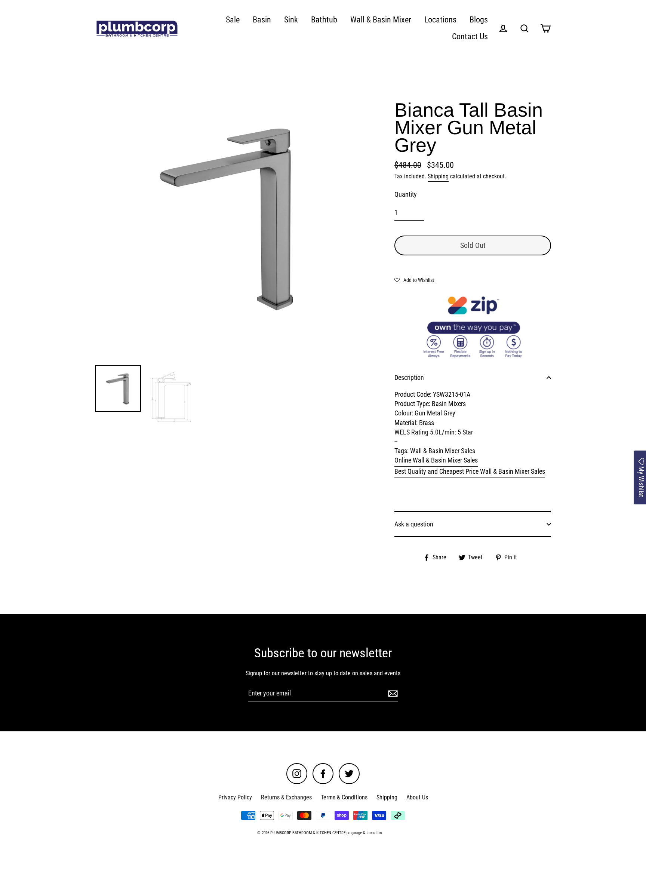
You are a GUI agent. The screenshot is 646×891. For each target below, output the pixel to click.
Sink (291, 19)
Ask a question (413, 524)
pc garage (354, 832)
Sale (233, 19)
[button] (414, 279)
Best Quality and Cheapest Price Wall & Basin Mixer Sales (469, 471)
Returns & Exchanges (286, 797)
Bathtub (324, 19)
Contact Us (470, 36)
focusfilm (374, 832)
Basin (262, 19)
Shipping (438, 176)
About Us (417, 797)
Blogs (479, 19)
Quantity (405, 194)
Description (409, 377)
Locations (440, 19)
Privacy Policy (235, 797)
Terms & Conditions (344, 797)
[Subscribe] (392, 693)
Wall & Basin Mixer (380, 19)
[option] (229, 216)
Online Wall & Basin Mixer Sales (436, 460)
